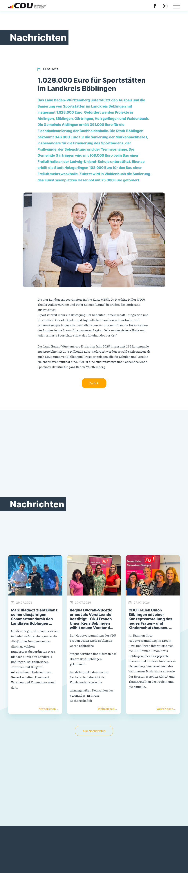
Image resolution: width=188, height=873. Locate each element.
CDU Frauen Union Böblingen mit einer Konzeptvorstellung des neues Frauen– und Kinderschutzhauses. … (150, 619)
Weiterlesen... (48, 709)
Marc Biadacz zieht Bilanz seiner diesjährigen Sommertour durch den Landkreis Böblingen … (34, 617)
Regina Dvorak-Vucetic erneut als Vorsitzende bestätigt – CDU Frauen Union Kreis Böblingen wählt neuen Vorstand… (91, 619)
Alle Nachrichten (94, 731)
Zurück (94, 383)
